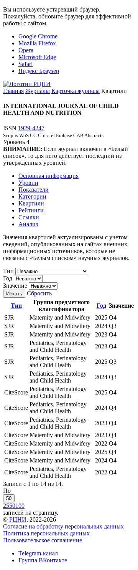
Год (7, 278)
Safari (25, 64)
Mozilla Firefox (37, 43)
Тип (8, 271)
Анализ (28, 224)
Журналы (37, 91)
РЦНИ (17, 519)
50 (9, 498)
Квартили (31, 203)
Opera (25, 50)
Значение (15, 285)
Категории (32, 196)
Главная (13, 91)
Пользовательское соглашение (42, 540)
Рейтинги (31, 210)
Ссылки (28, 217)
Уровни (28, 182)
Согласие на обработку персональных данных (63, 526)
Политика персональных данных (46, 533)
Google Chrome (38, 36)
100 (20, 505)
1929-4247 (31, 128)
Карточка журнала (75, 91)
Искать (14, 294)
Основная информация (48, 175)
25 (6, 505)
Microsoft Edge (37, 57)
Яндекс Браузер (38, 71)
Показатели (33, 189)
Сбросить (39, 293)
